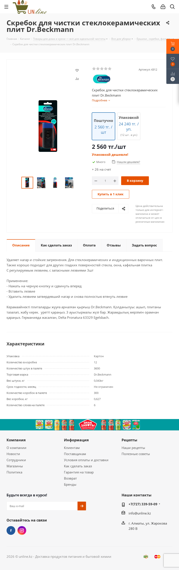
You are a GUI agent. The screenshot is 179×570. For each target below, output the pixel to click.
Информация (76, 440)
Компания (16, 440)
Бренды (70, 484)
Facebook (11, 530)
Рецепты (129, 440)
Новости (13, 454)
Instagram (21, 530)
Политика (14, 472)
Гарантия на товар (79, 472)
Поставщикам (75, 454)
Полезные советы (136, 454)
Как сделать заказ (78, 466)
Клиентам (72, 447)
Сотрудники (16, 460)
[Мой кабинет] (163, 7)
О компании (16, 447)
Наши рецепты (133, 447)
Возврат (70, 478)
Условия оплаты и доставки (86, 460)
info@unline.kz (140, 513)
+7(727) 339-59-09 (143, 504)
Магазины (15, 466)
